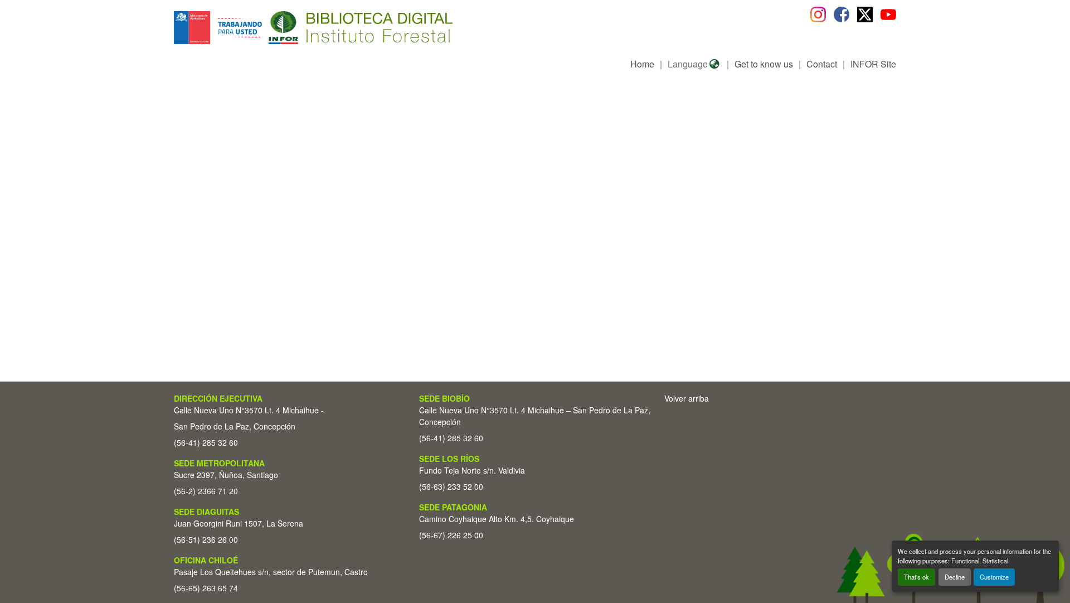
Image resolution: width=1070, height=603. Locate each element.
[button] (265, 27)
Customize (994, 576)
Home (642, 63)
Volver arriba (686, 398)
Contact (821, 63)
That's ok (916, 576)
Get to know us (764, 63)
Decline (955, 576)
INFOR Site (873, 63)
